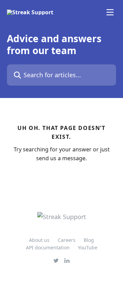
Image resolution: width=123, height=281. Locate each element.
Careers (67, 240)
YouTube (87, 247)
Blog (89, 240)
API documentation (48, 247)
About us (39, 240)
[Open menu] (110, 12)
